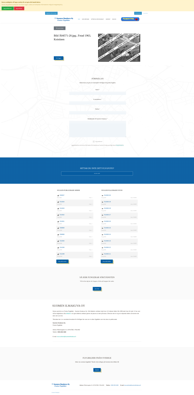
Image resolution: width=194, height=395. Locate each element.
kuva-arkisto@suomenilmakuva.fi (66, 336)
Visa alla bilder (107, 261)
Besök (97, 370)
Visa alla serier (62, 261)
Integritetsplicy (120, 145)
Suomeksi (145, 13)
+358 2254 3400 (114, 385)
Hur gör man (85, 19)
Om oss (114, 19)
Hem (79, 19)
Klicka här (97, 173)
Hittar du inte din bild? (97, 19)
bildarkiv (68, 313)
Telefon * (97, 109)
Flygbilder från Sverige (51, 13)
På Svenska (138, 13)
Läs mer (97, 289)
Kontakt (108, 19)
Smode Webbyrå (55, 392)
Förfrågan (58, 58)
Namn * (97, 89)
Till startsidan (60, 28)
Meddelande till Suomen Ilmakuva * (98, 119)
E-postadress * (97, 99)
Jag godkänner (98, 141)
